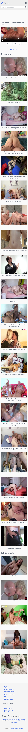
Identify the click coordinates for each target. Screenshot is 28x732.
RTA (5, 696)
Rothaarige (17, 44)
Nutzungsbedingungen (9, 691)
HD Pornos (19, 721)
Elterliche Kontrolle (8, 699)
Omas (9, 44)
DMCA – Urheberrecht (9, 695)
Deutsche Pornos (7, 719)
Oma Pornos (8, 721)
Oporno (7, 3)
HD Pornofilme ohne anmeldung (16, 728)
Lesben (24, 721)
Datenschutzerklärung (9, 689)
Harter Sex (14, 722)
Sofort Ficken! (14, 49)
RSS (5, 686)
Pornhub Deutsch (8, 708)
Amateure (14, 721)
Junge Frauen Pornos (17, 719)
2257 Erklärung (7, 698)
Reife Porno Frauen (8, 710)
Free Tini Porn (7, 707)
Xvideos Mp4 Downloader (10, 712)
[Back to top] (26, 729)
